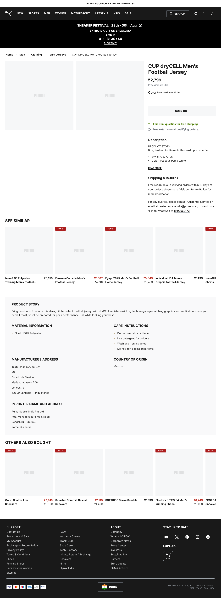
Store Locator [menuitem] (118, 563)
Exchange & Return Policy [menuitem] (22, 545)
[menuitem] (20, 13)
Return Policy (198, 189)
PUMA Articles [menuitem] (119, 568)
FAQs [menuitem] (63, 531)
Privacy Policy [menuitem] (15, 550)
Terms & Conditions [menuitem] (18, 554)
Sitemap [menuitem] (11, 572)
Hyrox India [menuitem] (67, 568)
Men (22, 54)
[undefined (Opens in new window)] (168, 556)
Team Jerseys (57, 54)
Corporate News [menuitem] (120, 540)
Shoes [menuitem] (10, 559)
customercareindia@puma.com (178, 206)
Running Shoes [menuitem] (15, 563)
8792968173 (182, 210)
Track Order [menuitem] (67, 540)
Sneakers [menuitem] (65, 559)
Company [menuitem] (116, 531)
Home (9, 54)
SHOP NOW (110, 42)
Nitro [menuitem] (63, 563)
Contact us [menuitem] (13, 531)
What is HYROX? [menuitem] (120, 536)
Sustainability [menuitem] (118, 554)
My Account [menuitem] (13, 540)
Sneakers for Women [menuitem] (19, 568)
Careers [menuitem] (115, 559)
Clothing (36, 54)
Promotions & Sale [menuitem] (17, 536)
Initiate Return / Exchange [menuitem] (75, 554)
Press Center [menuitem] (118, 545)
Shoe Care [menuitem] (66, 545)
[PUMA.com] (7, 13)
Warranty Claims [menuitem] (70, 536)
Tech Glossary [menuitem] (68, 550)
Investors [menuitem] (116, 550)
